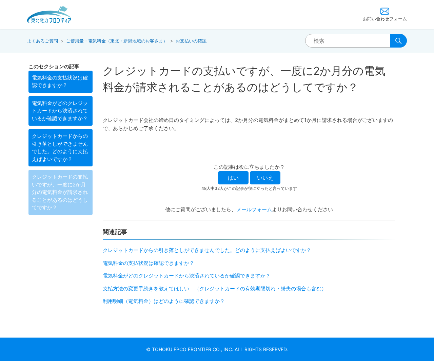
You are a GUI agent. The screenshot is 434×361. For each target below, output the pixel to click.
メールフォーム (254, 209)
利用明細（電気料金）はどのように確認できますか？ (164, 301)
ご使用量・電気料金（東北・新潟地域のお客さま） (116, 40)
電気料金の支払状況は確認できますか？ (60, 81)
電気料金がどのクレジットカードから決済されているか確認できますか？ (60, 111)
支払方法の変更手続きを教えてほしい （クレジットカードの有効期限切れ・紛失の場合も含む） (215, 288)
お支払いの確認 (191, 40)
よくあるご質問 (42, 40)
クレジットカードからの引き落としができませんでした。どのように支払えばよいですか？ (60, 147)
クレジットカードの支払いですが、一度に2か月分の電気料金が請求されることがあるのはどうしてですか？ (60, 192)
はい (233, 177)
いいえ (265, 177)
